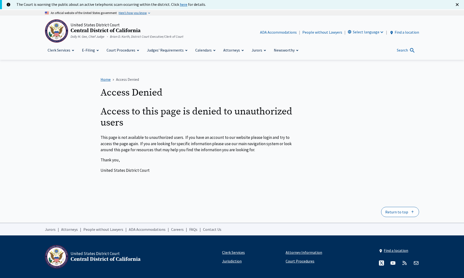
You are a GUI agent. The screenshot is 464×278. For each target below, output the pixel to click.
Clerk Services (233, 252)
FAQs (193, 229)
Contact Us (212, 229)
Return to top (396, 212)
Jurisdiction (232, 261)
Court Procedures (300, 261)
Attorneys (69, 229)
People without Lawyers (322, 32)
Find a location (407, 32)
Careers (177, 229)
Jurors (50, 229)
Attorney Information (304, 252)
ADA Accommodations (278, 32)
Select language (366, 32)
